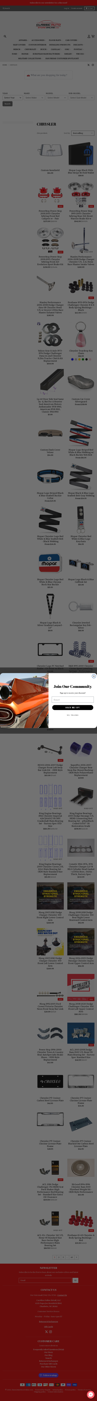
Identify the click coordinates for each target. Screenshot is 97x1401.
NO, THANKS (73, 715)
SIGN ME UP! (72, 707)
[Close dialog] (94, 676)
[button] (90, 1394)
